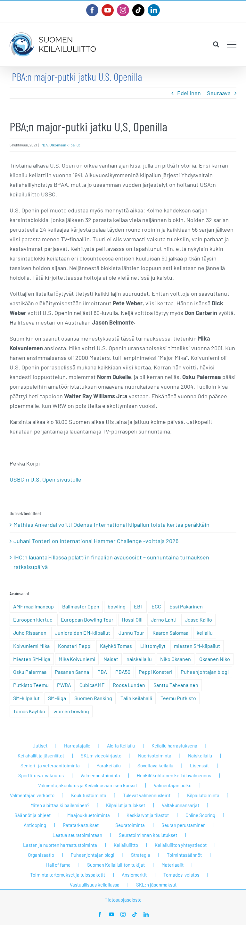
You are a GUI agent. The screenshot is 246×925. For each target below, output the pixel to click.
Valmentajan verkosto (32, 795)
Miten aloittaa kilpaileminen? (59, 805)
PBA (44, 145)
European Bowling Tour (87, 619)
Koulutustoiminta (88, 795)
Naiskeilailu (200, 755)
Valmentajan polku (173, 785)
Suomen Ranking (93, 698)
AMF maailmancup (33, 606)
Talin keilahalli (136, 698)
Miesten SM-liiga (31, 659)
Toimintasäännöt (184, 855)
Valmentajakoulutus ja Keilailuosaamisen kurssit (87, 785)
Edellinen (189, 92)
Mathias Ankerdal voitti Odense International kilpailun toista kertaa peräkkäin (111, 524)
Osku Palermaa (29, 672)
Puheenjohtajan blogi (205, 672)
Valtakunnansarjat (180, 805)
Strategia (140, 855)
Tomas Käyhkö (29, 711)
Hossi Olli (132, 619)
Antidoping (35, 825)
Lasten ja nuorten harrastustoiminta (60, 845)
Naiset (110, 659)
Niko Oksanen (175, 659)
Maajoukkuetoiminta (88, 815)
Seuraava (219, 92)
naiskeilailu (139, 659)
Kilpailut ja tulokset (125, 805)
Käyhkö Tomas (116, 646)
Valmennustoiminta (100, 775)
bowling (117, 606)
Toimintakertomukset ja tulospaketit (67, 875)
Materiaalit (172, 865)
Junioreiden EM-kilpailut (82, 633)
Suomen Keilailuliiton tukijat (116, 865)
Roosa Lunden (129, 685)
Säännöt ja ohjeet (32, 815)
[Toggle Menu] (232, 44)
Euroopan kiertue (33, 619)
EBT (138, 606)
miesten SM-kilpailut (197, 646)
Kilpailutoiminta (203, 795)
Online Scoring (200, 815)
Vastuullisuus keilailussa (94, 885)
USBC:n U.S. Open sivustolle (45, 479)
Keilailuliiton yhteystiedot (181, 845)
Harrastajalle (77, 745)
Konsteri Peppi (75, 646)
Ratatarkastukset (81, 825)
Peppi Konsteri (155, 672)
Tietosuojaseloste (123, 900)
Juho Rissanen (29, 633)
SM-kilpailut (26, 698)
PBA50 (122, 672)
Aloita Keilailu (121, 745)
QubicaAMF (91, 685)
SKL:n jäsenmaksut (156, 885)
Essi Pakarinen (186, 606)
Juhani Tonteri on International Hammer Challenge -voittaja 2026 (95, 540)
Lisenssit (199, 765)
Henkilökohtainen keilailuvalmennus (174, 775)
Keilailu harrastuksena (174, 745)
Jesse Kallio (198, 619)
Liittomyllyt (153, 646)
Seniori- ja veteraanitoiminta (50, 765)
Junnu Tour (131, 633)
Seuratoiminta (130, 825)
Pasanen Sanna (72, 672)
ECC (156, 606)
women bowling (71, 711)
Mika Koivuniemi (77, 659)
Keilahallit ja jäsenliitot (41, 755)
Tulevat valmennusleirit (146, 795)
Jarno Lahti (163, 619)
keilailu (205, 633)
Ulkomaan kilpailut (64, 145)
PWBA (64, 685)
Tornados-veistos (181, 875)
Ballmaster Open (80, 606)
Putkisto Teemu (31, 685)
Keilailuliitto (126, 845)
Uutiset (39, 745)
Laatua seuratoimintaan (77, 835)
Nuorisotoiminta (154, 755)
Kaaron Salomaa (170, 633)
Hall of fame (58, 865)
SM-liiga (57, 698)
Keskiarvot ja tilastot (148, 815)
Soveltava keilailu (155, 765)
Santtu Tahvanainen (175, 685)
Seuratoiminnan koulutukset (148, 835)
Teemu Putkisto (178, 698)
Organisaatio (41, 855)
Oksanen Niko (214, 659)
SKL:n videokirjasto (101, 755)
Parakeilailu (108, 765)
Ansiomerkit (134, 875)
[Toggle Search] (216, 44)
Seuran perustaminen (183, 825)
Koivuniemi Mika (31, 646)
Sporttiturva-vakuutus (41, 775)
